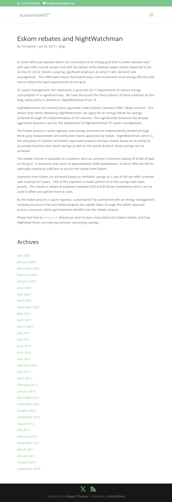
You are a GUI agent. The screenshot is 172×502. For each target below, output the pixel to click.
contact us (50, 217)
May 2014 (24, 359)
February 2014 (27, 365)
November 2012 (28, 404)
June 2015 (24, 346)
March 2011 (25, 449)
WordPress (117, 496)
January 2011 (26, 456)
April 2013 (24, 378)
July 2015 (23, 339)
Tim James (28, 46)
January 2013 (26, 391)
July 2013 (23, 372)
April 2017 (24, 320)
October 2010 (26, 462)
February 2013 (27, 385)
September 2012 (28, 417)
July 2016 (23, 333)
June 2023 (24, 288)
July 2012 (23, 430)
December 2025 (28, 268)
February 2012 (27, 436)
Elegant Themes (77, 496)
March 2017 (25, 327)
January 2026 (26, 262)
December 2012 (28, 398)
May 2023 (24, 294)
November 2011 (28, 443)
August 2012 (26, 424)
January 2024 (26, 281)
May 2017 (24, 314)
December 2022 (28, 307)
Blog (62, 46)
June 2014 (24, 352)
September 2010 (28, 469)
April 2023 (24, 301)
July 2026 (23, 255)
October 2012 (26, 411)
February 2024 (27, 275)
